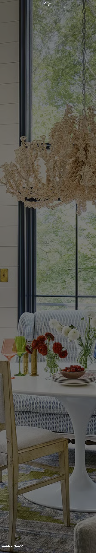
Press (45, 7)
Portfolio (33, 7)
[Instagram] (64, 7)
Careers (52, 7)
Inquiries (59, 7)
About (40, 7)
